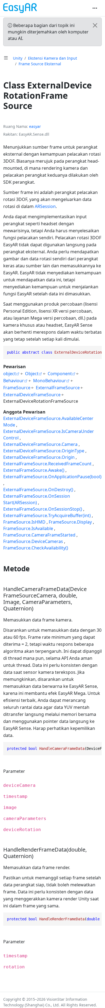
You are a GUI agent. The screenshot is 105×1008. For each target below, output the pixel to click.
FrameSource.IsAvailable (28, 528)
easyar (35, 126)
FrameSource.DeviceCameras (33, 541)
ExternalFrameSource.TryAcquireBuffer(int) (47, 515)
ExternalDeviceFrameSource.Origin (39, 457)
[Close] (95, 25)
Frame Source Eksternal (40, 63)
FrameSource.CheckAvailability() (35, 548)
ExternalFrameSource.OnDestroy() (38, 490)
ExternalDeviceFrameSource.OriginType (43, 451)
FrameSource (16, 388)
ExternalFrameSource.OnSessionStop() (42, 509)
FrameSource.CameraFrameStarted (39, 535)
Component (60, 374)
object (9, 374)
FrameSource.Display (70, 522)
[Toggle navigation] (95, 8)
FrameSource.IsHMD (24, 522)
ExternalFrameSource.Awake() (33, 470)
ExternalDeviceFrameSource (32, 395)
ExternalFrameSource (58, 388)
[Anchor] (34, 568)
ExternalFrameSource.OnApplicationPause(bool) (52, 477)
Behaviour (13, 381)
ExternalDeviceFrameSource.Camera (40, 444)
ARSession (45, 206)
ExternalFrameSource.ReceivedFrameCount (47, 464)
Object (31, 374)
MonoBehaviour (49, 381)
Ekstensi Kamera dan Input (52, 58)
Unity (17, 58)
